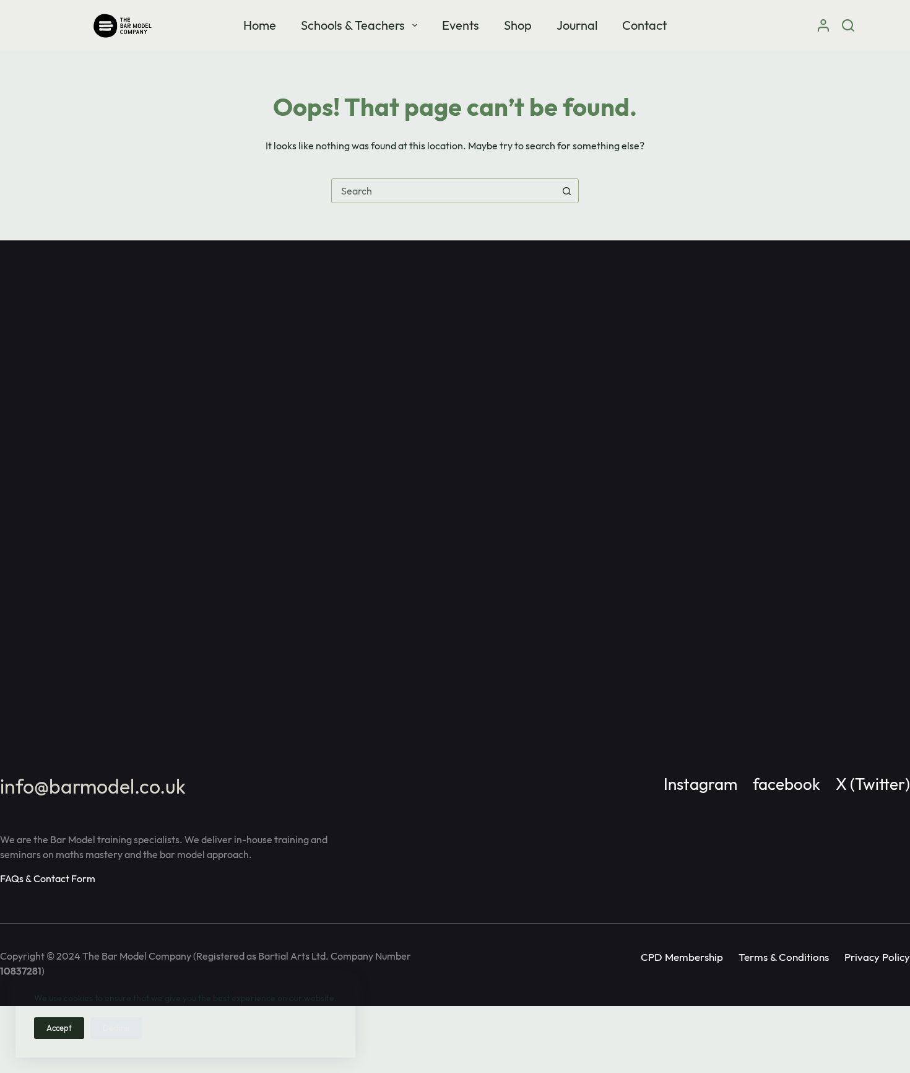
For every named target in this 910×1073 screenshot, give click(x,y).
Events (460, 25)
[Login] (823, 25)
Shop (518, 25)
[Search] (848, 25)
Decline (116, 1028)
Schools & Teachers (353, 25)
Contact (644, 25)
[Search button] (566, 191)
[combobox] (443, 190)
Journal (577, 25)
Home (259, 25)
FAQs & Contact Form (47, 878)
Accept (59, 1028)
